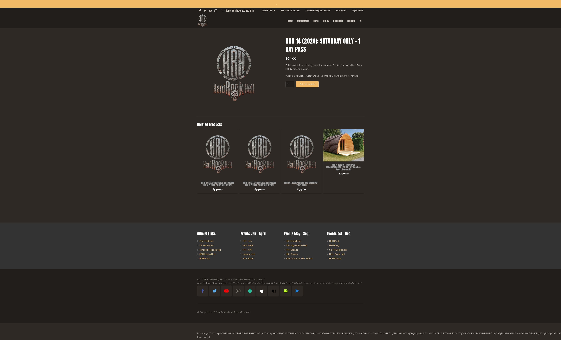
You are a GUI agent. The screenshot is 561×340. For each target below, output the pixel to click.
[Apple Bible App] (261, 291)
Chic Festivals (206, 241)
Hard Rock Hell (337, 254)
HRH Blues (248, 258)
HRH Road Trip (293, 241)
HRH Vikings (335, 258)
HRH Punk (334, 241)
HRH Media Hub (207, 254)
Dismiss (281, 3)
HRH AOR (247, 250)
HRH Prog (334, 245)
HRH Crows (292, 254)
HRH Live (247, 241)
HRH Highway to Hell (296, 245)
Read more (343, 190)
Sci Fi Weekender (338, 250)
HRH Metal (248, 245)
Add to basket (307, 84)
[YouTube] (210, 10)
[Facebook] (199, 10)
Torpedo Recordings (210, 250)
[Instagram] (215, 10)
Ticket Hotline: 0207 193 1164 (239, 10)
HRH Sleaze (292, 250)
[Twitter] (205, 10)
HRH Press (204, 258)
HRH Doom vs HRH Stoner (299, 258)
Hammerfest (249, 254)
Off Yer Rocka (206, 245)
